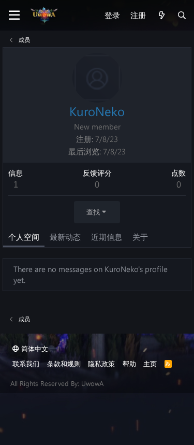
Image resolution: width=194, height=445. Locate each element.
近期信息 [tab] (106, 237)
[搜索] (182, 15)
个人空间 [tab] (23, 237)
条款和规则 (64, 363)
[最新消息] (161, 15)
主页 (150, 363)
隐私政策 (101, 363)
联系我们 (25, 363)
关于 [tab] (140, 237)
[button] (14, 15)
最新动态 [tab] (65, 237)
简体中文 (33, 348)
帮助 (129, 363)
